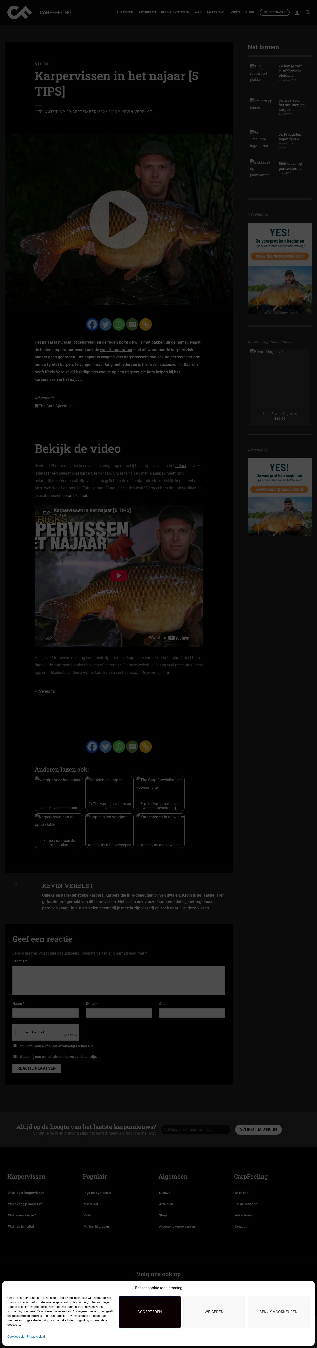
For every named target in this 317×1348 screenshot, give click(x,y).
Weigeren (214, 1312)
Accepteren (149, 1312)
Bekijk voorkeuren (278, 1312)
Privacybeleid (36, 1336)
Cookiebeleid (16, 1336)
